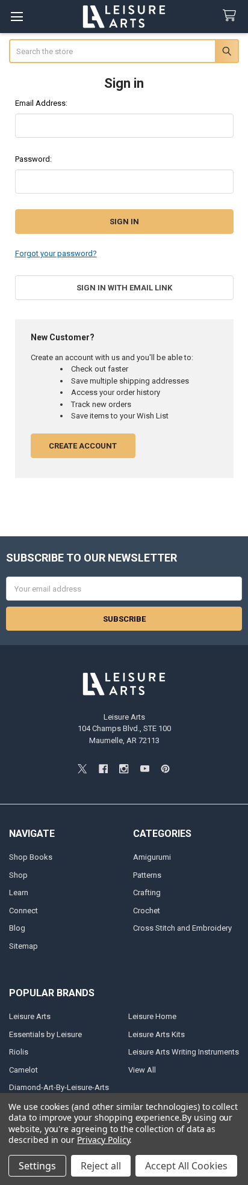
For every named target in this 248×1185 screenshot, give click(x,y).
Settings (37, 1165)
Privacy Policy (103, 1139)
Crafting (147, 892)
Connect (23, 910)
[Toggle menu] (16, 16)
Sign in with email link (124, 287)
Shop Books (30, 857)
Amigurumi (152, 857)
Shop (18, 875)
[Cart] (231, 16)
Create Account (83, 445)
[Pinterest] (165, 768)
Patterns (147, 875)
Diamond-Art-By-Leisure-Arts (59, 1087)
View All (142, 1069)
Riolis (18, 1051)
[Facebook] (103, 768)
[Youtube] (144, 768)
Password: (33, 159)
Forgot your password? (56, 253)
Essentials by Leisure (45, 1034)
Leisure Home (152, 1016)
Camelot (23, 1069)
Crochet (146, 910)
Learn (18, 892)
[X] (82, 768)
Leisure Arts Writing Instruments (183, 1051)
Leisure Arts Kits (156, 1034)
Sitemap (23, 946)
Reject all (101, 1165)
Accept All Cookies (186, 1165)
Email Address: (41, 103)
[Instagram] (123, 768)
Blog (17, 927)
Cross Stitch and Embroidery (182, 927)
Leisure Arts (30, 1016)
